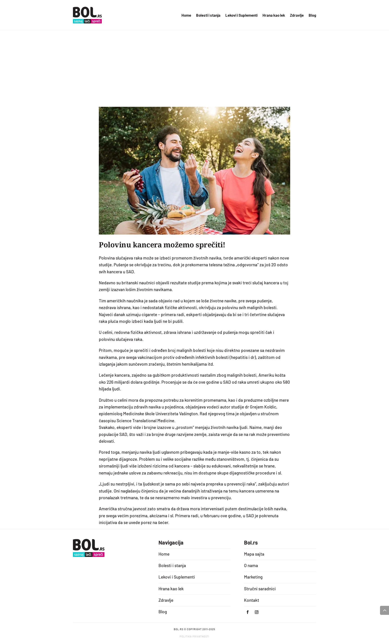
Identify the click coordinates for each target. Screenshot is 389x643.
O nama (251, 565)
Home (186, 15)
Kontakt (251, 600)
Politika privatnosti (194, 636)
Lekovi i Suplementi (241, 15)
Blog (312, 15)
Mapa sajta (254, 553)
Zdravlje (297, 15)
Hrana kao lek (273, 15)
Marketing (253, 576)
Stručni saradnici (260, 588)
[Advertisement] (194, 73)
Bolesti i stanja (208, 15)
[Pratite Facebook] (247, 612)
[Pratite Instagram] (256, 612)
